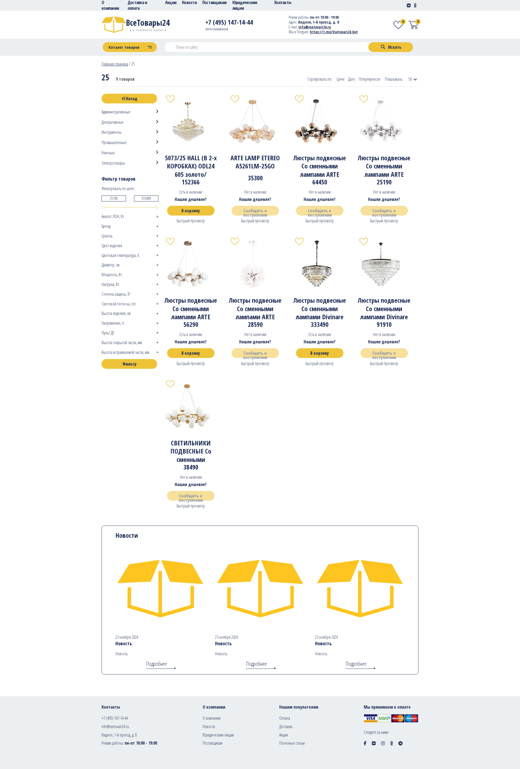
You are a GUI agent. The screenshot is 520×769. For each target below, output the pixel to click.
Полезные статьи (292, 743)
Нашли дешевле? (191, 199)
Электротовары (113, 163)
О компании (211, 718)
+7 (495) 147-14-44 (115, 718)
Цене (340, 79)
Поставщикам (212, 743)
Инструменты (111, 132)
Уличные (108, 153)
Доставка (285, 726)
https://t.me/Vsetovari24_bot (334, 31)
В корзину (190, 211)
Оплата (284, 718)
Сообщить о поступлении (255, 212)
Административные (116, 112)
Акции (283, 735)
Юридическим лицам (218, 735)
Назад (131, 99)
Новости (209, 726)
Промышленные (114, 142)
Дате (351, 79)
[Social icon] (365, 743)
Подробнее (156, 663)
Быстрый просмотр (191, 221)
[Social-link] (408, 5)
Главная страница (115, 64)
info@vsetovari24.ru (314, 27)
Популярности (369, 79)
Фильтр (129, 364)
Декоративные (112, 122)
